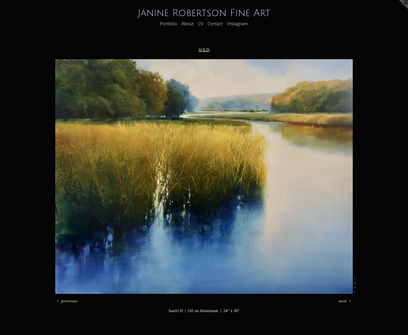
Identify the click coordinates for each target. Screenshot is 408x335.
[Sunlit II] (204, 176)
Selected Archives (204, 35)
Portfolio (168, 24)
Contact (215, 24)
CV (200, 24)
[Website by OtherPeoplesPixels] (399, 8)
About (187, 24)
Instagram (237, 24)
